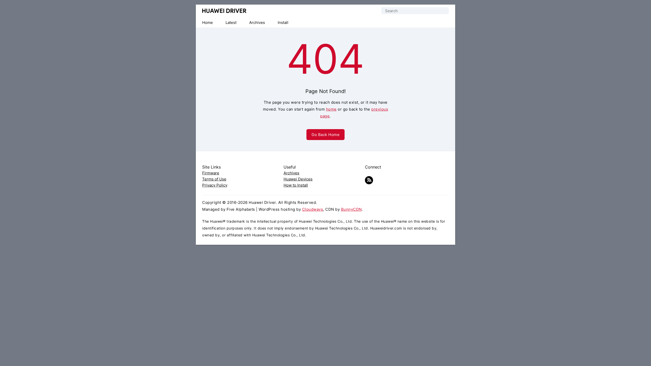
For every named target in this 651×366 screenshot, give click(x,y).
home (331, 109)
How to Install (296, 185)
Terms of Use (214, 179)
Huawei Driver (224, 11)
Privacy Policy (214, 185)
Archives (291, 173)
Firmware (210, 173)
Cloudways (312, 209)
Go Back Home (325, 134)
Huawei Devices (298, 179)
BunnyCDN (351, 209)
